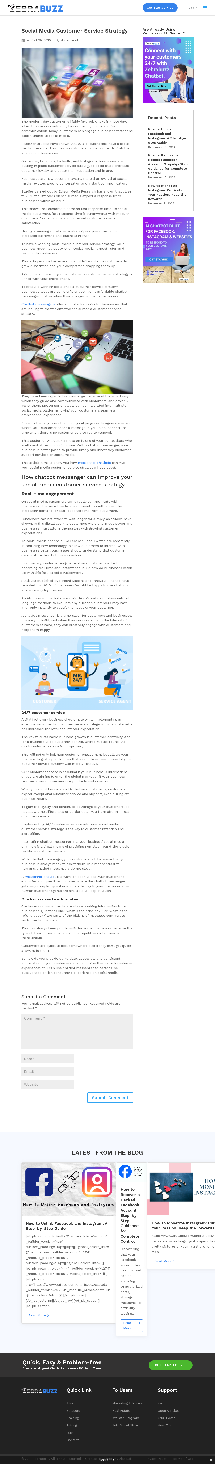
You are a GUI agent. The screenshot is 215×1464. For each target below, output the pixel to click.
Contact (73, 1440)
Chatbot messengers (38, 304)
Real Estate (121, 1411)
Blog (70, 1433)
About (71, 1403)
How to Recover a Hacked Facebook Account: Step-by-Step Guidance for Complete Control (168, 164)
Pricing (72, 1425)
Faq (160, 1403)
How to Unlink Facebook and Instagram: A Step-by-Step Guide (167, 135)
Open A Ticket (168, 1411)
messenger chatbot (93, 463)
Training (73, 1418)
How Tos (164, 1425)
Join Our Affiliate (125, 1425)
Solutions (74, 1411)
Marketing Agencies (127, 1403)
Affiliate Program (125, 1418)
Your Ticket (166, 1418)
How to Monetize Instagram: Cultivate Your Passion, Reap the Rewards (167, 192)
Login (192, 8)
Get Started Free (160, 7)
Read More (37, 1315)
